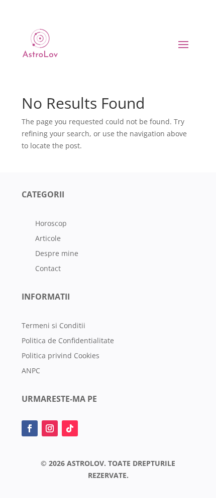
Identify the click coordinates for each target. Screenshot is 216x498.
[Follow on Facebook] (30, 428)
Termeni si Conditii (53, 326)
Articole (48, 239)
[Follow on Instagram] (50, 428)
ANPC (31, 371)
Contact (48, 269)
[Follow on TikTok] (70, 428)
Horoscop (51, 224)
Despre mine (56, 254)
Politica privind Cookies (60, 356)
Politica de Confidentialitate (68, 341)
